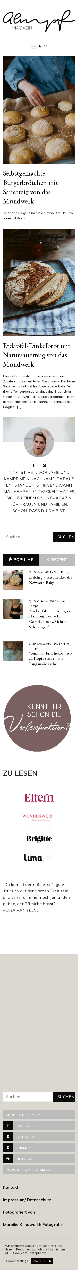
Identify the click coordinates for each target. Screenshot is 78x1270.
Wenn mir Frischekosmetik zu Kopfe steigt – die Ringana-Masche (51, 658)
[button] (40, 46)
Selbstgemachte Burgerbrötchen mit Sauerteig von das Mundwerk (30, 187)
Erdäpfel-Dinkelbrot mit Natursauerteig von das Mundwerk (36, 355)
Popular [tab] (23, 559)
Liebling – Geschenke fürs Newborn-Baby (50, 580)
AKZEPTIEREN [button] (42, 1260)
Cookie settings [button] (17, 1261)
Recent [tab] (59, 559)
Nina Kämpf (62, 572)
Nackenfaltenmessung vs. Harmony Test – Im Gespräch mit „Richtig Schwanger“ (50, 618)
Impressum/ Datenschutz (27, 1199)
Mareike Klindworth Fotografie (33, 1224)
